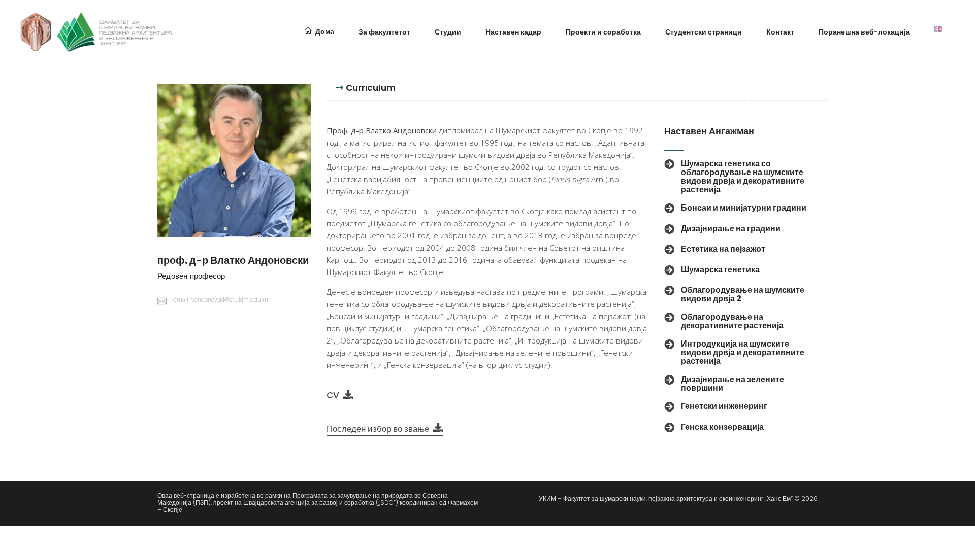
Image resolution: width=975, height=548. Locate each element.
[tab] (371, 92)
